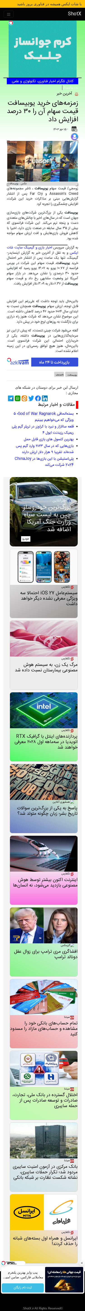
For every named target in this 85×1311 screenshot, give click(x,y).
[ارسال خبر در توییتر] (30, 398)
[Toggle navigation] (9, 14)
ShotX (74, 14)
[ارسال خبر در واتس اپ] (17, 398)
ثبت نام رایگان (23, 1288)
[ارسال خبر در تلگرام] (10, 398)
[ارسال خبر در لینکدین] (44, 398)
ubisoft (59, 375)
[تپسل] (11, 23)
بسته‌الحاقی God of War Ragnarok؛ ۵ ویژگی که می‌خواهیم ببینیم (44, 417)
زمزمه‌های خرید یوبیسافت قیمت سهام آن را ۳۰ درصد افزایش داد (42, 111)
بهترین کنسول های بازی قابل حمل (49, 439)
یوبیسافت (72, 375)
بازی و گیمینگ (70, 87)
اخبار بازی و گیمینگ (38, 248)
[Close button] (81, 1263)
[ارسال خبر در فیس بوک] (37, 398)
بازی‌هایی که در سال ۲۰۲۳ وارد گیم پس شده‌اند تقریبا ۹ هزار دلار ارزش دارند (45, 449)
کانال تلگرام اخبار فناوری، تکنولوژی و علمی (42, 81)
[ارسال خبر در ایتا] (23, 398)
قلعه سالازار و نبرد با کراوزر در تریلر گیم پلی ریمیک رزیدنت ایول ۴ (43, 430)
